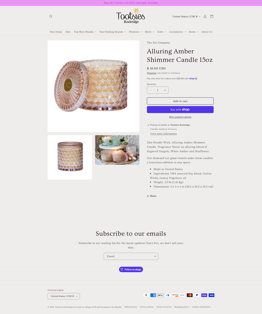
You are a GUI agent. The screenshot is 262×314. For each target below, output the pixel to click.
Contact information (201, 307)
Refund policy (130, 307)
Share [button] (153, 196)
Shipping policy (182, 307)
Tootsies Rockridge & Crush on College (73, 307)
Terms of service (164, 307)
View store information (163, 133)
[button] (51, 16)
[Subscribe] (154, 256)
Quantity (151, 84)
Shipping (151, 72)
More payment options (180, 116)
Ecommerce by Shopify (111, 307)
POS (94, 307)
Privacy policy (146, 307)
